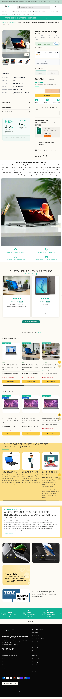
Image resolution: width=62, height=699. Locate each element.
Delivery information (8, 659)
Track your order (7, 665)
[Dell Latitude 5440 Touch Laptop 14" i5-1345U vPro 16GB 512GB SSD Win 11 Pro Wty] (11, 404)
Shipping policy (37, 662)
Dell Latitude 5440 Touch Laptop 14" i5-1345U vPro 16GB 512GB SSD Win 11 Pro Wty (10, 419)
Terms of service (37, 668)
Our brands (35, 635)
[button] (1, 295)
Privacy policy (36, 659)
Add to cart (47, 135)
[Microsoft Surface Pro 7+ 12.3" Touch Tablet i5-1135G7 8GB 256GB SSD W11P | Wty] (51, 351)
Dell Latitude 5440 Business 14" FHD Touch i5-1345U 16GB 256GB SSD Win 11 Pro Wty (30, 419)
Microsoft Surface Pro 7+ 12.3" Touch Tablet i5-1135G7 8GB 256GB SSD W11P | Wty (50, 366)
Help (23, 14)
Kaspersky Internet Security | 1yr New (50, 129)
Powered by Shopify (15, 691)
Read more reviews (31, 321)
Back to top (31, 621)
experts (38, 332)
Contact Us (35, 648)
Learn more (5, 449)
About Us (35, 632)
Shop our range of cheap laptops (48, 18)
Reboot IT (8, 691)
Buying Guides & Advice (39, 642)
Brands (51, 2)
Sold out (52, 91)
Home (4, 22)
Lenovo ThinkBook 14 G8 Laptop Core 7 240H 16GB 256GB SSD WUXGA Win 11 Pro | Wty (10, 366)
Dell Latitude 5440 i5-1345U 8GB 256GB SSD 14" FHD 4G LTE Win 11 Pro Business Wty (50, 418)
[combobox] (33, 7)
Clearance (5, 14)
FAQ (56, 2)
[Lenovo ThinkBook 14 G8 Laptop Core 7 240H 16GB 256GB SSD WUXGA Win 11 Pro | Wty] (11, 351)
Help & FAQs (6, 668)
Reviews (34, 651)
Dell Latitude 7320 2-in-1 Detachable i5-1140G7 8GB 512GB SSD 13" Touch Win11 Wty (30, 366)
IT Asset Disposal (15, 14)
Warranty (35, 671)
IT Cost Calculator (37, 645)
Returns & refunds (7, 662)
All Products (12, 22)
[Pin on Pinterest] (46, 156)
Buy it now (47, 95)
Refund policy (36, 665)
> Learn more (8, 533)
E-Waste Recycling (38, 639)
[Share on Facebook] (43, 156)
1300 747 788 (30, 14)
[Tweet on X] (40, 156)
